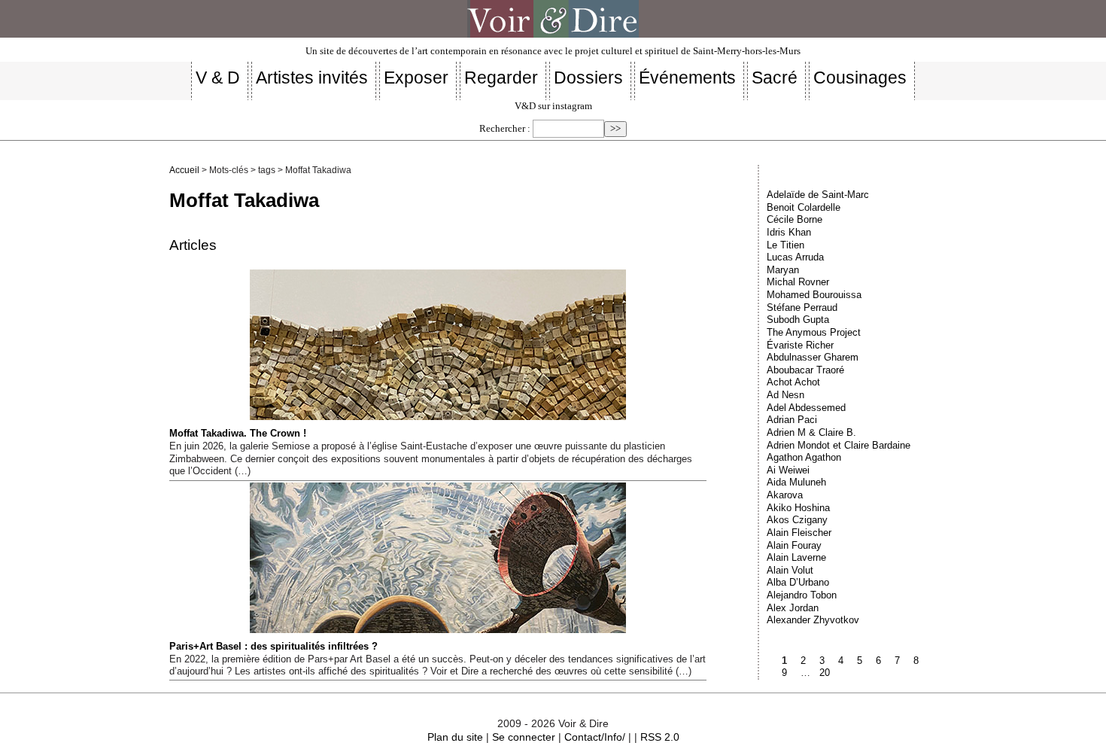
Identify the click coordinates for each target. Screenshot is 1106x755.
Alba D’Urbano (798, 582)
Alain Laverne (796, 557)
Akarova (785, 495)
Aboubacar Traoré (805, 370)
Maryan (783, 270)
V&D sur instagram (553, 106)
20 (824, 672)
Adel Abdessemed (806, 407)
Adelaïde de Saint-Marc (818, 194)
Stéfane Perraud (802, 307)
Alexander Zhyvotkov (813, 620)
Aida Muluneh (796, 482)
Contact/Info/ (594, 737)
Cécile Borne (794, 219)
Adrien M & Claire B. (811, 432)
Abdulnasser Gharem (812, 357)
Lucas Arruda (795, 257)
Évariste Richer (800, 345)
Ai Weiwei (788, 470)
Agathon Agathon (804, 457)
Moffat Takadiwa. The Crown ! (237, 433)
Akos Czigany (797, 519)
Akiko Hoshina (798, 507)
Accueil (184, 170)
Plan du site (455, 737)
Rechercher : (504, 128)
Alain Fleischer (799, 532)
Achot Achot (793, 382)
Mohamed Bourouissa (814, 294)
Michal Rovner (798, 282)
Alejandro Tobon (802, 595)
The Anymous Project (814, 332)
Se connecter (523, 737)
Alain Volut (790, 570)
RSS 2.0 (659, 737)
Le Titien (785, 245)
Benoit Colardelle (803, 207)
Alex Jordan (793, 607)
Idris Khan (789, 232)
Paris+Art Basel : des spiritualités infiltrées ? (273, 646)
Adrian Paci (792, 419)
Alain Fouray (794, 545)
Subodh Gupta (798, 319)
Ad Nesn (785, 394)
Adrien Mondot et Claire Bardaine (838, 445)
